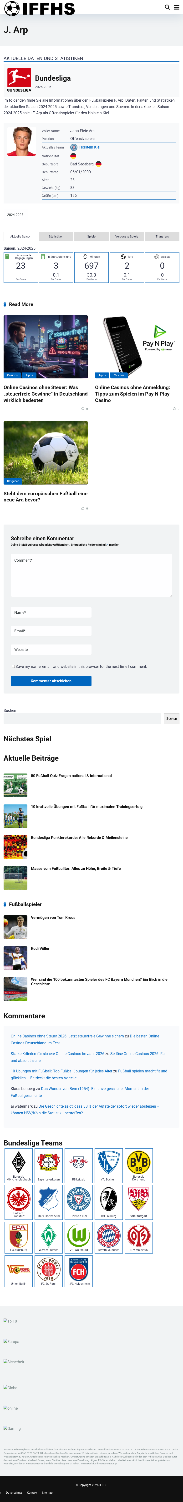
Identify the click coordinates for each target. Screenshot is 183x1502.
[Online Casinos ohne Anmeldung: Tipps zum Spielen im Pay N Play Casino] (137, 347)
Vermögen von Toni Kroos (53, 917)
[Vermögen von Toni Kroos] (15, 938)
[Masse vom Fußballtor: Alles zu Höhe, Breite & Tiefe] (15, 889)
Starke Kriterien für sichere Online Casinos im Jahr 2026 (57, 1053)
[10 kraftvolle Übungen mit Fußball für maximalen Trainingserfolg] (15, 827)
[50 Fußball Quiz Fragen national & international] (15, 796)
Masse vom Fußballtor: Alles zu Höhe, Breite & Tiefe (76, 868)
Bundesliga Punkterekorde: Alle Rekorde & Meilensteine (79, 837)
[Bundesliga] (91, 80)
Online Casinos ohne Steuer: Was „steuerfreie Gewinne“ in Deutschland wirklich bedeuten (46, 393)
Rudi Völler (40, 948)
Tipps (29, 375)
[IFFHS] (39, 9)
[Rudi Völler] (15, 969)
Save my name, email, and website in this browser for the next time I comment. (81, 666)
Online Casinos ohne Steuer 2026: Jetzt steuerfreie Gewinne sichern (67, 1036)
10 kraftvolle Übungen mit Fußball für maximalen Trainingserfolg (86, 806)
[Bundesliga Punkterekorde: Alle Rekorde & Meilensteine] (15, 858)
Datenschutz (14, 1492)
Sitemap (47, 1492)
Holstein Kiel (89, 147)
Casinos (12, 375)
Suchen (10, 710)
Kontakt (32, 1492)
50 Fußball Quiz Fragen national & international (71, 775)
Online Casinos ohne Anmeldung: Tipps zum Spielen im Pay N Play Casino (132, 393)
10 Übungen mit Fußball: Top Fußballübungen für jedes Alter (61, 1071)
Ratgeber (13, 481)
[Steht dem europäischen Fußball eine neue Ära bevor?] (46, 453)
